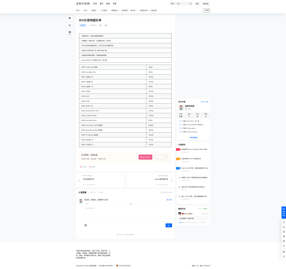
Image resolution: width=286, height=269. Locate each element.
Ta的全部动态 (193, 137)
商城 (108, 3)
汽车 (85, 10)
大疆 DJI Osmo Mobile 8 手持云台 (191, 124)
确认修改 (169, 200)
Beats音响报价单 (161, 179)
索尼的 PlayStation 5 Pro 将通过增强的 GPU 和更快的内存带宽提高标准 (208, 222)
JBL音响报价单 (88, 179)
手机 (77, 10)
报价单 (133, 10)
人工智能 (103, 10)
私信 (207, 102)
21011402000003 (125, 266)
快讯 (95, 3)
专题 (114, 3)
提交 (168, 225)
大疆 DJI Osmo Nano (187, 128)
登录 (197, 4)
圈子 (101, 3)
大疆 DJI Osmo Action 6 (188, 132)
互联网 (93, 10)
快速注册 (205, 4)
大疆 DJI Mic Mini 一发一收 (189, 121)
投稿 (207, 10)
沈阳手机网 (92, 266)
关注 (203, 102)
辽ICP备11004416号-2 (106, 266)
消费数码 (114, 10)
